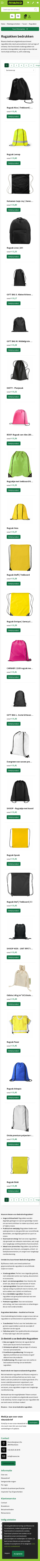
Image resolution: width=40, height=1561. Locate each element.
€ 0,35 (12, 485)
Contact (4, 1503)
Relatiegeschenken (13, 24)
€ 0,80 (12, 204)
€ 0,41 (12, 111)
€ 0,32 (12, 391)
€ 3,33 (12, 251)
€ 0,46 (12, 1139)
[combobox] (20, 9)
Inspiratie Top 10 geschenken (12, 1492)
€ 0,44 (12, 999)
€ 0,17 (12, 298)
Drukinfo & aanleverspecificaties (13, 1488)
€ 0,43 (12, 905)
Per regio (4, 1485)
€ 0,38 (12, 578)
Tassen (24, 24)
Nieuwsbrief (5, 1478)
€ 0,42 (12, 812)
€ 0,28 (12, 345)
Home (3, 24)
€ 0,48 (12, 1185)
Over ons (4, 1475)
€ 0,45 (12, 1045)
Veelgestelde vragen (8, 1481)
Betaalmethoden (7, 1509)
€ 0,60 (12, 158)
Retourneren (5, 1513)
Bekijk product (13, 116)
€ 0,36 (12, 438)
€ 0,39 (12, 625)
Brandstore (5, 1506)
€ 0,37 (12, 531)
